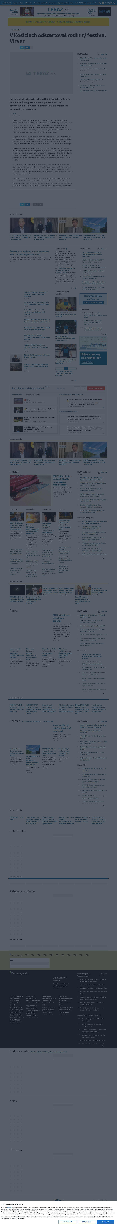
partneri (9, 1207)
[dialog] (58, 1213)
